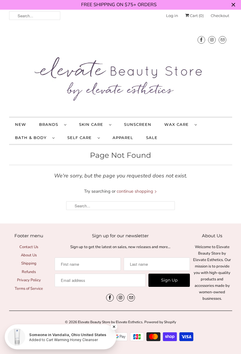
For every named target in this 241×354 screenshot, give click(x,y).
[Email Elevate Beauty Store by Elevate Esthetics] (222, 39)
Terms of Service (29, 288)
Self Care (81, 137)
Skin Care (92, 124)
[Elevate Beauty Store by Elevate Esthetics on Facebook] (201, 39)
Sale (152, 137)
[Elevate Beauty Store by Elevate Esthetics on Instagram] (212, 39)
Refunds (29, 272)
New (20, 124)
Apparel (123, 137)
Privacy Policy (29, 280)
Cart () (196, 15)
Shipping (28, 263)
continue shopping (135, 191)
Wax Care (178, 124)
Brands (50, 124)
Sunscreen (137, 124)
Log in (172, 15)
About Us (29, 255)
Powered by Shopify (160, 322)
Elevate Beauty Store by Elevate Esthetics (110, 322)
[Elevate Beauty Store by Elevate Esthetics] (120, 70)
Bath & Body (32, 137)
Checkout (220, 15)
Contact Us (28, 247)
